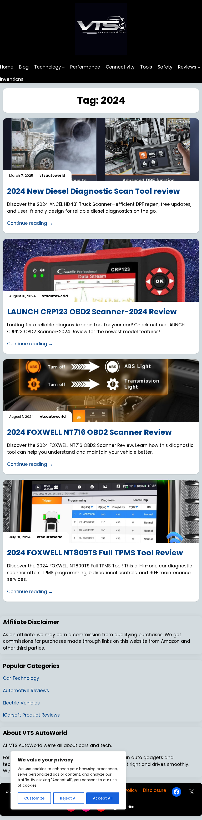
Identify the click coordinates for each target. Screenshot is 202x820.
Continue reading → (30, 223)
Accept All (103, 798)
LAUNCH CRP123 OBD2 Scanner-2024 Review (92, 311)
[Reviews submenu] (199, 67)
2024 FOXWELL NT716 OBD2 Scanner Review (89, 432)
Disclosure (154, 790)
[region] (68, 780)
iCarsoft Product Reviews (31, 715)
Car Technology (21, 678)
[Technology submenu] (63, 67)
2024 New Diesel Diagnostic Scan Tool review (93, 191)
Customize (34, 798)
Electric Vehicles (21, 703)
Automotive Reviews (26, 690)
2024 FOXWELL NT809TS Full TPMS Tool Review (95, 552)
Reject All (69, 798)
